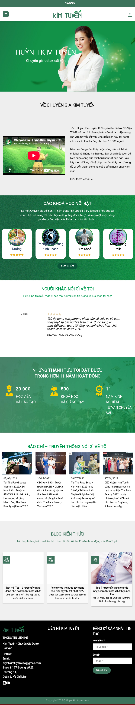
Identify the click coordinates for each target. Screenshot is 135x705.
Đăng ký (101, 670)
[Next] (128, 327)
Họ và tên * (99, 640)
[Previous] (7, 327)
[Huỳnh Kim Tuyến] (67, 14)
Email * (97, 654)
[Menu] (5, 14)
